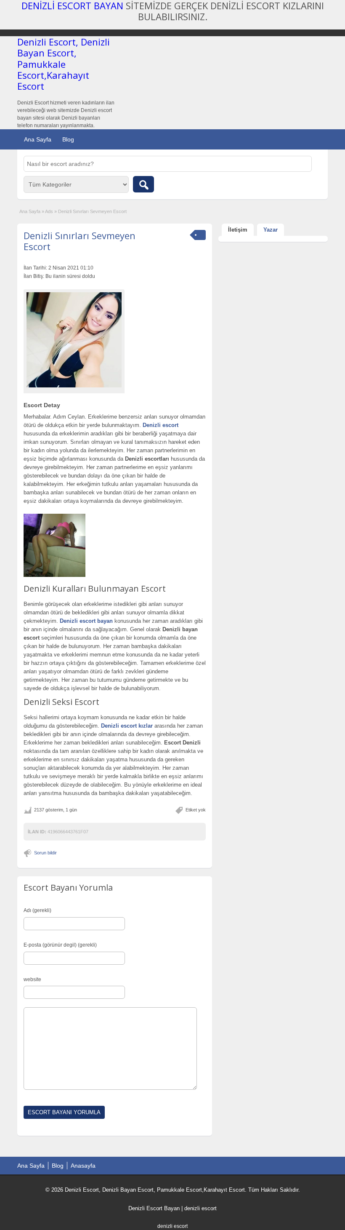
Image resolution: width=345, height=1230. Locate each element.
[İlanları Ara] (143, 184)
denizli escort (200, 1208)
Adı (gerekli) (37, 910)
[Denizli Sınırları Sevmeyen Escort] (74, 339)
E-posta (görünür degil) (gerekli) (60, 945)
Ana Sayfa (37, 139)
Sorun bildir (45, 852)
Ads (49, 211)
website (32, 979)
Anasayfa (83, 1165)
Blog (68, 139)
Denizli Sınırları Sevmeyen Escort (79, 241)
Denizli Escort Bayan (154, 1208)
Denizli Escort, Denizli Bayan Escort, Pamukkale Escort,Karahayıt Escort (63, 64)
